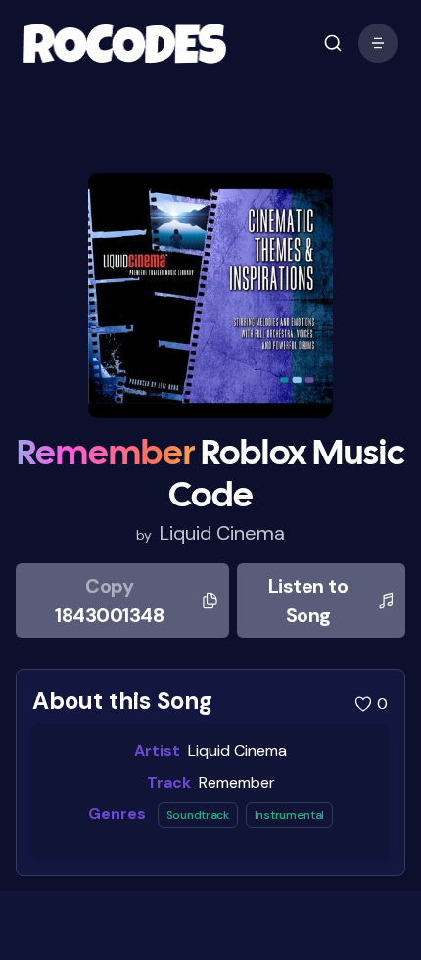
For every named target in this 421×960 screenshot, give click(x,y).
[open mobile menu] (333, 43)
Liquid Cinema (222, 533)
